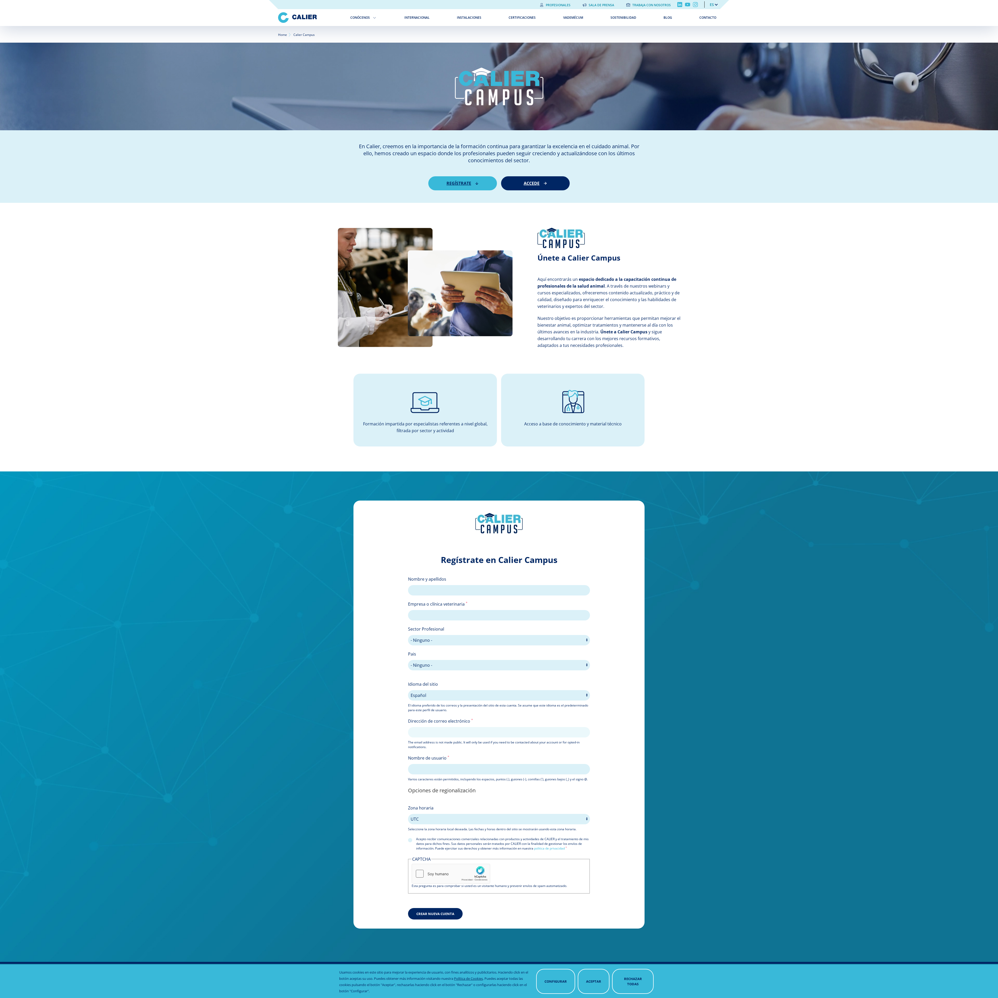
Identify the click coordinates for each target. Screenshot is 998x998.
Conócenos (360, 17)
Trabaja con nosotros (651, 5)
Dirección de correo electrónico (440, 721)
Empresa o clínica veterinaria (438, 604)
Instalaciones (469, 17)
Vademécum (573, 17)
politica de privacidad (549, 848)
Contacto (707, 17)
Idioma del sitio (423, 684)
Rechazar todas (633, 981)
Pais (412, 654)
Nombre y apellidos (427, 579)
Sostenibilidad (623, 17)
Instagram (695, 4)
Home (282, 35)
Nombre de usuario (428, 758)
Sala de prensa (601, 5)
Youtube (687, 5)
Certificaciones (522, 17)
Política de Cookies (468, 978)
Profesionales (558, 5)
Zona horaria (421, 808)
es (712, 4)
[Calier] (310, 17)
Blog (668, 17)
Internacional (417, 17)
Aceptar (593, 981)
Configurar (555, 981)
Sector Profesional (426, 629)
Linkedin (679, 4)
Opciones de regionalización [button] (442, 790)
